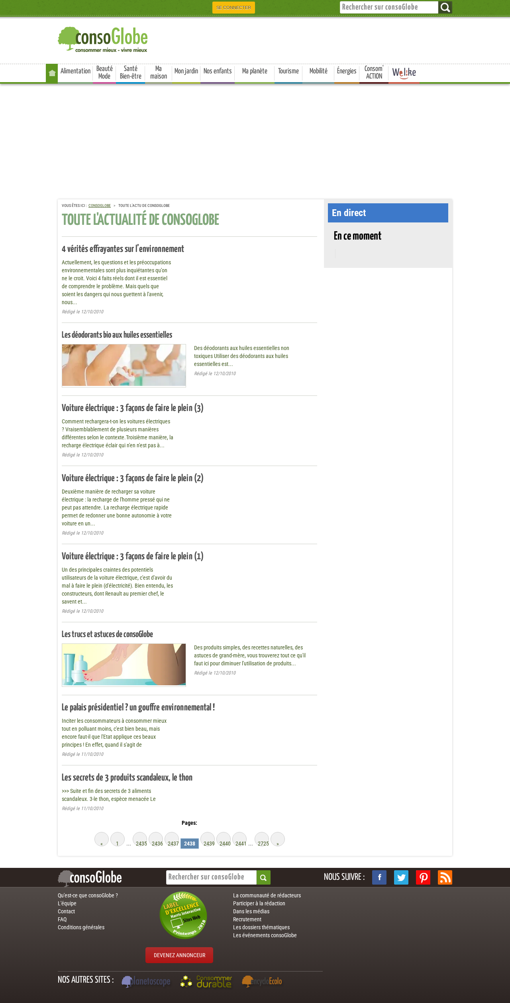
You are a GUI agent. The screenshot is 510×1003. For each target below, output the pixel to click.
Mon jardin (186, 71)
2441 (241, 843)
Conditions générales (81, 927)
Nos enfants (218, 71)
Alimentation (75, 71)
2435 (141, 843)
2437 (173, 843)
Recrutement (247, 919)
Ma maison (158, 72)
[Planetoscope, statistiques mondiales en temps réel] (147, 982)
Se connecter (233, 7)
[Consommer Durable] (207, 982)
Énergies (347, 71)
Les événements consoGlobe (265, 935)
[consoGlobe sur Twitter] (401, 877)
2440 (225, 843)
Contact (66, 911)
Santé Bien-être (130, 72)
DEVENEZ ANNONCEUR (179, 955)
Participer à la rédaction (259, 903)
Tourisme (288, 71)
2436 (157, 843)
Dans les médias (251, 911)
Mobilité (319, 71)
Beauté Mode (104, 72)
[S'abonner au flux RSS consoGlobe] (445, 877)
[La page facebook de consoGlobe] (379, 877)
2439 (209, 843)
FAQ (62, 919)
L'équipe (67, 903)
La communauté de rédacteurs (267, 895)
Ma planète (254, 71)
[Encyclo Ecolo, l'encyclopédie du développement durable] (264, 982)
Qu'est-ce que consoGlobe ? (88, 895)
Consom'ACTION (374, 72)
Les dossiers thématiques (261, 927)
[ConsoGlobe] (103, 38)
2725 (263, 843)
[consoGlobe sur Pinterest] (423, 877)
